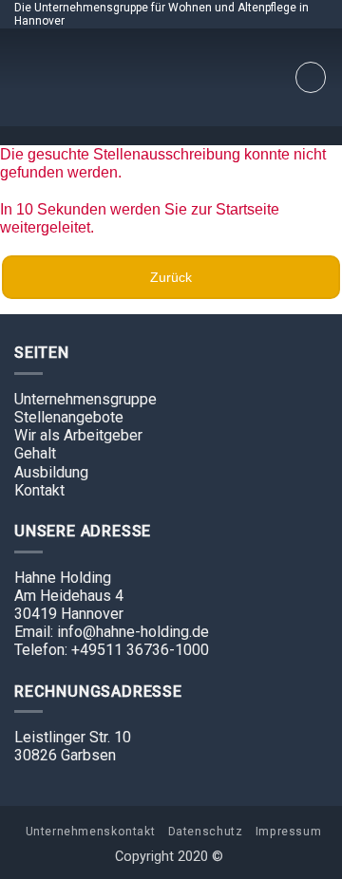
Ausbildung (51, 472)
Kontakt (39, 490)
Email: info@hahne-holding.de (111, 632)
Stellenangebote (69, 417)
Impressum (289, 831)
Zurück (171, 277)
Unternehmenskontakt (91, 831)
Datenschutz (205, 831)
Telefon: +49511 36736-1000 (111, 650)
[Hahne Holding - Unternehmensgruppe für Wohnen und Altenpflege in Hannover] (171, 77)
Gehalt (35, 453)
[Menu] (310, 78)
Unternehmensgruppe (85, 399)
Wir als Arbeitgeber (78, 435)
